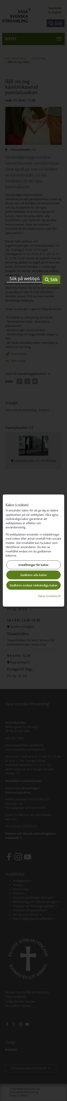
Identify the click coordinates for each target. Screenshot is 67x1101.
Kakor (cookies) (49, 596)
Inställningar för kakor (33, 565)
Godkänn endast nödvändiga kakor (33, 585)
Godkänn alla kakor (33, 575)
